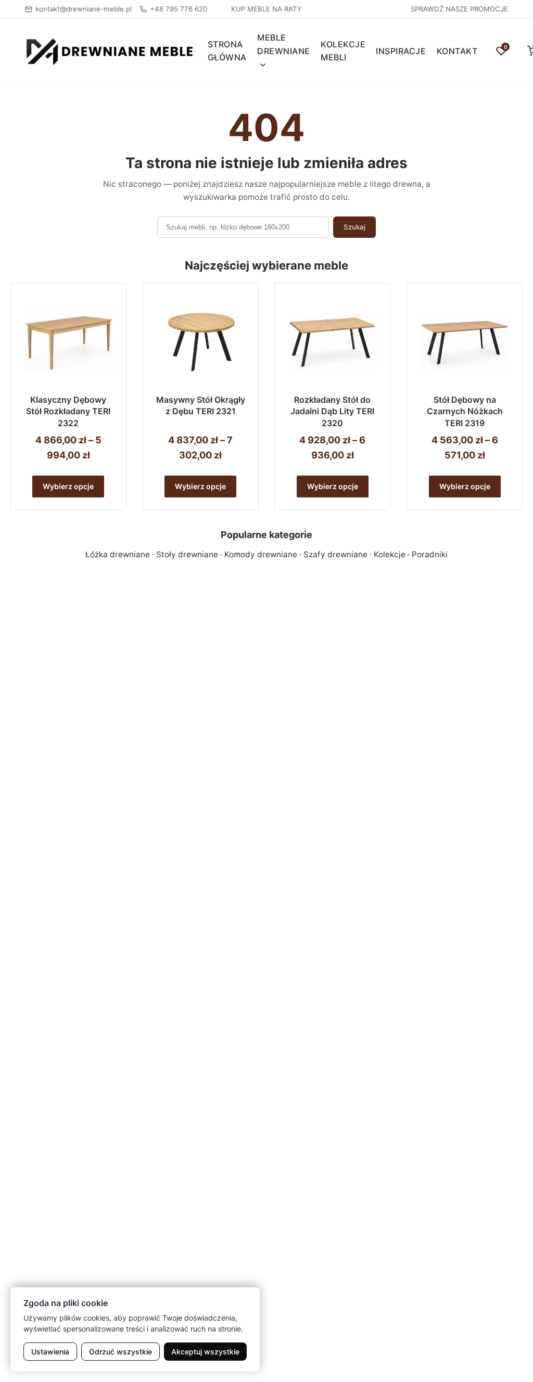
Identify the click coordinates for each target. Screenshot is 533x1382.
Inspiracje (401, 51)
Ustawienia (50, 1351)
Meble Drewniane (283, 44)
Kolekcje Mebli (343, 51)
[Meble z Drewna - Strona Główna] (110, 51)
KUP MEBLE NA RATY (266, 9)
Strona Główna (227, 51)
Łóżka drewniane (117, 554)
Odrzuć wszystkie (120, 1351)
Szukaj (354, 227)
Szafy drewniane (335, 554)
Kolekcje (389, 554)
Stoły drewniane (187, 554)
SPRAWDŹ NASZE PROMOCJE (459, 9)
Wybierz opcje (68, 486)
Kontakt (457, 51)
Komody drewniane (260, 554)
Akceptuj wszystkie (205, 1351)
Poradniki (430, 554)
